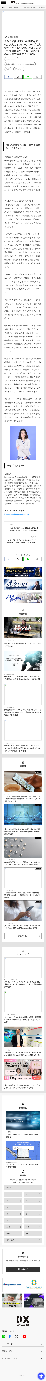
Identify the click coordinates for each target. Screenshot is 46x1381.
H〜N (27, 1227)
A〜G (8, 1227)
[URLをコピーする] (37, 77)
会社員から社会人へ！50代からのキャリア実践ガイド (20, 64)
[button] (8, 77)
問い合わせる (23, 1269)
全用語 (9, 1187)
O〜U (8, 1233)
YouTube (25, 1336)
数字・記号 (10, 1240)
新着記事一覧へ (23, 936)
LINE (4, 1336)
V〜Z (27, 1233)
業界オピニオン (19, 69)
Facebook (11, 1336)
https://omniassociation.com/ (16, 514)
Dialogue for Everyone (11, 59)
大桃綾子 (8, 69)
